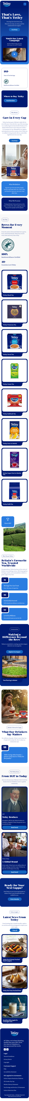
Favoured (19, 1096)
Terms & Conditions (9, 1056)
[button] (25, 4)
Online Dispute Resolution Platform (13, 1078)
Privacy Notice (8, 1059)
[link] (7, 1049)
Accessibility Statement (10, 1072)
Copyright (6, 1062)
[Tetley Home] (7, 4)
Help (5, 1069)
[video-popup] (14, 54)
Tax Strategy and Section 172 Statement (14, 1087)
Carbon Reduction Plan (10, 1090)
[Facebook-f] (5, 1049)
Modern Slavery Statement (11, 1084)
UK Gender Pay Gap (9, 1081)
